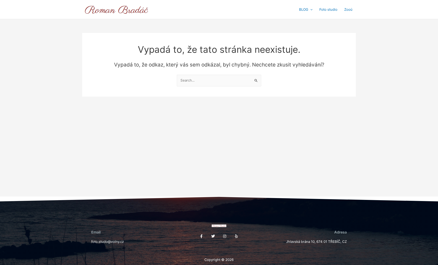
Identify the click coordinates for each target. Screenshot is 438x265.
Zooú (348, 9)
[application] (310, 9)
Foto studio (328, 9)
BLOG (303, 9)
